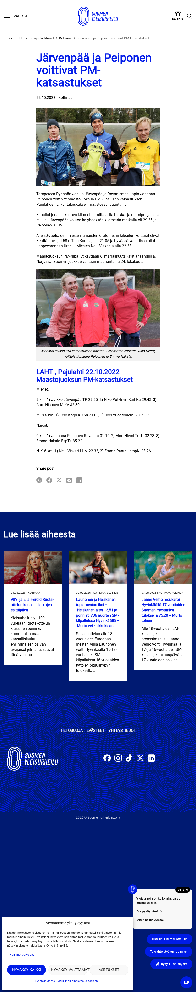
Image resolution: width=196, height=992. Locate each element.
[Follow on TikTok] (129, 759)
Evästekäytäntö (45, 981)
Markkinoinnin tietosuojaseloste (77, 981)
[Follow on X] (140, 759)
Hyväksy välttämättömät (69, 970)
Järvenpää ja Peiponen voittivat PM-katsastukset (112, 38)
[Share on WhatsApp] (39, 480)
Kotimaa (65, 38)
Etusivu (9, 38)
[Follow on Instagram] (118, 759)
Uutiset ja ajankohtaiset (36, 38)
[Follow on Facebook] (107, 759)
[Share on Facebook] (49, 480)
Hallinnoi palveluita (22, 954)
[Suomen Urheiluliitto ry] (98, 16)
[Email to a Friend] (69, 480)
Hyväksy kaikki (26, 970)
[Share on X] (59, 480)
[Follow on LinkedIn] (151, 759)
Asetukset (109, 970)
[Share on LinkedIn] (79, 480)
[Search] (189, 16)
